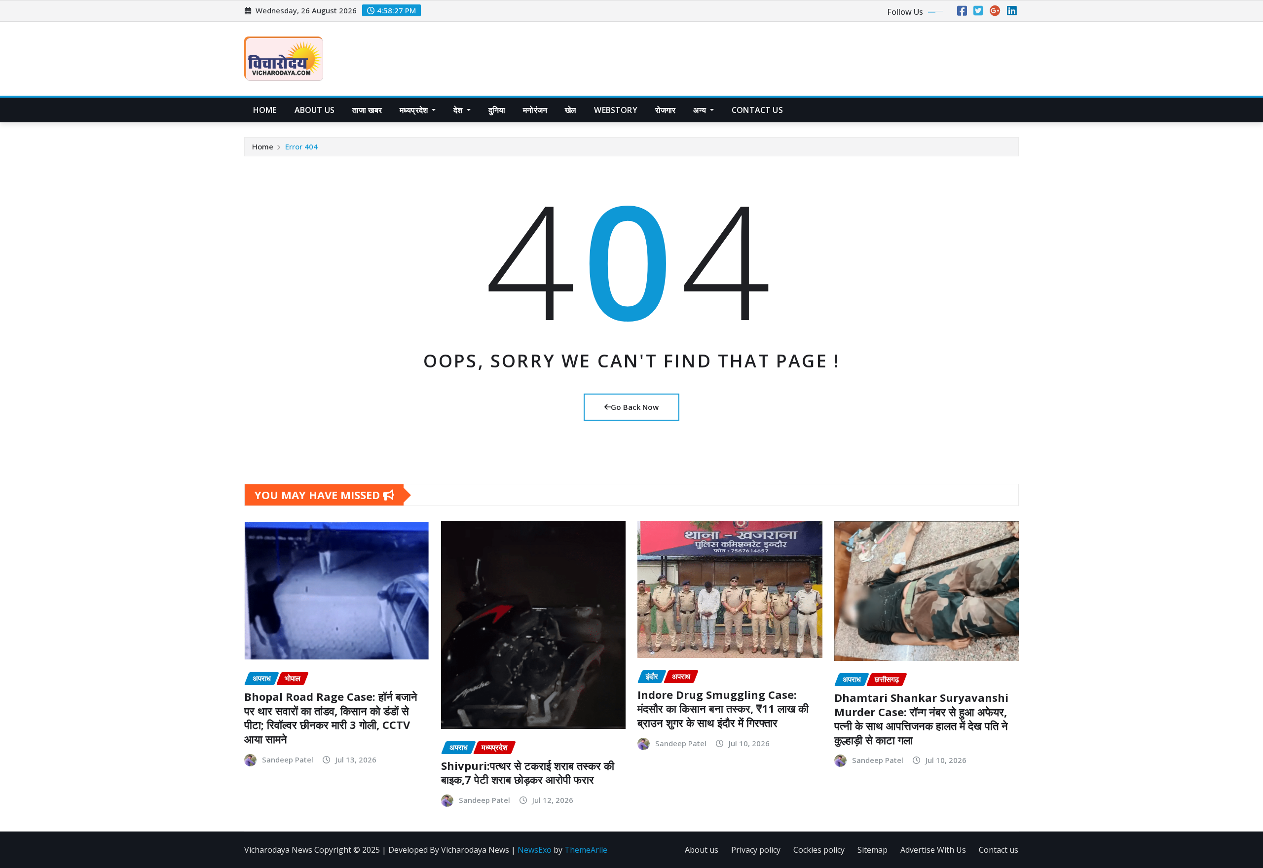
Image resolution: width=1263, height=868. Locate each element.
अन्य (700, 110)
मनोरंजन (535, 110)
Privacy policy (755, 849)
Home (265, 110)
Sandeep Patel (287, 759)
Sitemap (872, 849)
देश (458, 110)
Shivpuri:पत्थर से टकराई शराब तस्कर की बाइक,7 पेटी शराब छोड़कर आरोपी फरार (527, 772)
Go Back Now (635, 407)
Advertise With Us (933, 849)
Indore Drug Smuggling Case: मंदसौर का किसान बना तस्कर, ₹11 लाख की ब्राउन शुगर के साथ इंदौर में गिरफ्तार (723, 708)
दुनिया (496, 110)
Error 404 (301, 146)
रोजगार (665, 110)
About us (314, 110)
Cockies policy (819, 849)
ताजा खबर (367, 110)
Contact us (998, 849)
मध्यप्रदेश (415, 110)
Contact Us (757, 110)
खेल (570, 110)
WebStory (615, 110)
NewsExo (535, 849)
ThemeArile (585, 849)
